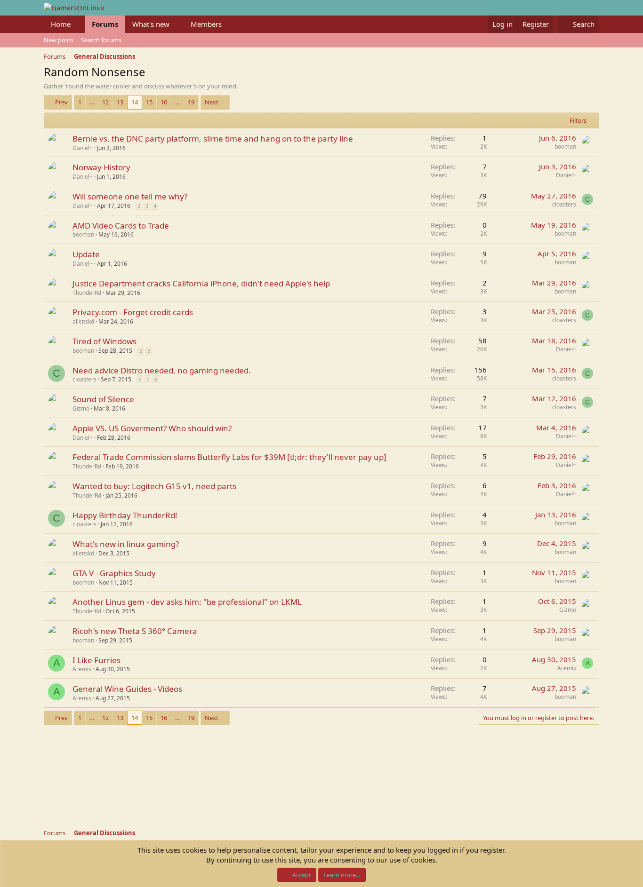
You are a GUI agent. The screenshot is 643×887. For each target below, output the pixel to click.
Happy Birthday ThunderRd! (124, 515)
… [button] (91, 102)
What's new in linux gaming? (125, 544)
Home (61, 24)
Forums (105, 24)
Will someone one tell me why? (129, 196)
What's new (150, 24)
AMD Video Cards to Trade (120, 225)
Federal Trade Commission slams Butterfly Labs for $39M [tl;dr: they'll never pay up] (229, 456)
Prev (61, 102)
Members (206, 24)
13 (120, 102)
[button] (78, 24)
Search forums (101, 40)
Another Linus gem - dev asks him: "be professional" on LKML (187, 601)
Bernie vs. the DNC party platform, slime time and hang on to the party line (212, 138)
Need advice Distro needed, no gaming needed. (161, 370)
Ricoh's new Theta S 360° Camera (134, 631)
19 (191, 102)
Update (86, 254)
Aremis (81, 669)
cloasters (564, 204)
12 (105, 102)
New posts (58, 40)
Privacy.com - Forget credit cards (132, 312)
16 (164, 102)
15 (149, 102)
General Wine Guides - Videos (127, 688)
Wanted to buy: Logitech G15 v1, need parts (154, 486)
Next (211, 102)
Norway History (101, 167)
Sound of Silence (103, 399)
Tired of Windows (104, 341)
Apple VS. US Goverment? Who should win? (152, 428)
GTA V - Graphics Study (114, 573)
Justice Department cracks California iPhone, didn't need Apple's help (201, 283)
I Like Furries (96, 660)
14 (134, 102)
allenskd (83, 321)
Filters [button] (578, 120)
